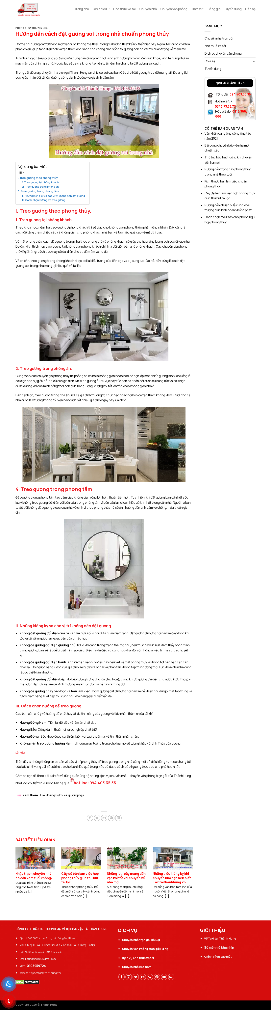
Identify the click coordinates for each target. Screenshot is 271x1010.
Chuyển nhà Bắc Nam (136, 967)
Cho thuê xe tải (124, 9)
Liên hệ (250, 9)
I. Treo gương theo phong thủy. (38, 178)
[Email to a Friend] (104, 818)
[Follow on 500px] (171, 977)
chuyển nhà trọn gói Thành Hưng (64, 72)
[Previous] (21, 868)
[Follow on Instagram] (128, 977)
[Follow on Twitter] (136, 977)
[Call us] (150, 977)
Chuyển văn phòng (173, 9)
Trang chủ (81, 9)
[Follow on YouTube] (164, 977)
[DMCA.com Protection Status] (27, 982)
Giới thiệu (100, 9)
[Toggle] (254, 61)
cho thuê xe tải (215, 46)
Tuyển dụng (233, 9)
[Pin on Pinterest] (111, 818)
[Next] (186, 868)
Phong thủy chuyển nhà (31, 27)
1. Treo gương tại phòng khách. (41, 182)
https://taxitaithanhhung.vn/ (45, 973)
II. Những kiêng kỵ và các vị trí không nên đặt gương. (54, 196)
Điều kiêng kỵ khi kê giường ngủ (62, 795)
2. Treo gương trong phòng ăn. (40, 186)
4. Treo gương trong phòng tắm (39, 191)
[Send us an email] (143, 977)
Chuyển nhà (148, 9)
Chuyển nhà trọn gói (219, 38)
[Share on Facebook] (90, 818)
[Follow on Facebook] (121, 977)
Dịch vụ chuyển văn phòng (223, 53)
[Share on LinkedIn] (118, 818)
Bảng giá (214, 9)
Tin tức (196, 9)
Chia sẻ (210, 61)
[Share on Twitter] (97, 818)
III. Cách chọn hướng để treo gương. (44, 200)
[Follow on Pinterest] (157, 977)
